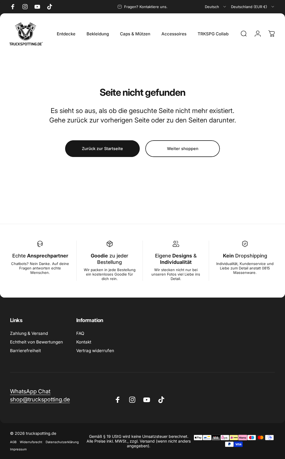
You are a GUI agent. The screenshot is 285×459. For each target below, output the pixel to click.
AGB (13, 442)
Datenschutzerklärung (62, 442)
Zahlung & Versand (29, 333)
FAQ (80, 333)
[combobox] (216, 6)
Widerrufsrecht (31, 442)
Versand (147, 441)
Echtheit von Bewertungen (36, 342)
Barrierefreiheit (25, 350)
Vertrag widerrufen (95, 350)
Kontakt (83, 342)
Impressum (18, 449)
